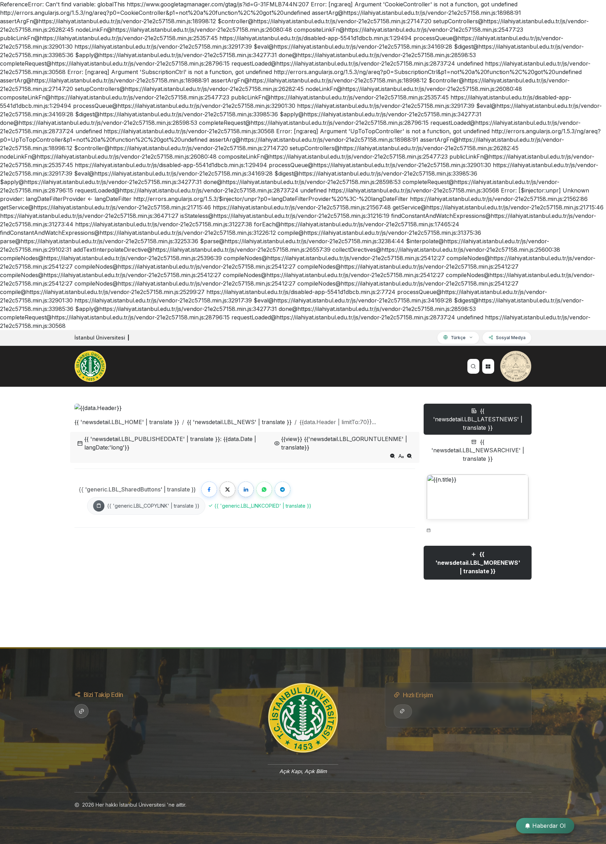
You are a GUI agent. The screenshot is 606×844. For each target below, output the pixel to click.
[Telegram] (282, 489)
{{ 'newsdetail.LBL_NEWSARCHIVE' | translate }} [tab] (477, 450)
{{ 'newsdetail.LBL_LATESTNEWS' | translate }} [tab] (477, 419)
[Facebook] (209, 489)
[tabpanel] (478, 534)
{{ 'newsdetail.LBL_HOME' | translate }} (126, 422)
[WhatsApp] (264, 489)
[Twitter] (227, 489)
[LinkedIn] (246, 489)
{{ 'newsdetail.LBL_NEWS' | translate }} (239, 422)
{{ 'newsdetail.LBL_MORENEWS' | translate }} (477, 563)
